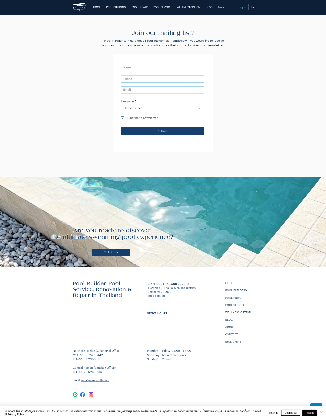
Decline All (290, 412)
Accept (310, 412)
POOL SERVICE (235, 305)
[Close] (321, 412)
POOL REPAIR (234, 297)
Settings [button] (273, 412)
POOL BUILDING (236, 290)
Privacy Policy (16, 414)
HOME (229, 283)
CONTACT (231, 334)
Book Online (233, 341)
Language (127, 101)
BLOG (229, 319)
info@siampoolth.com (95, 380)
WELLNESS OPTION (238, 312)
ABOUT (230, 327)
